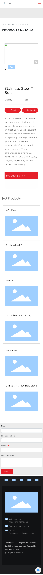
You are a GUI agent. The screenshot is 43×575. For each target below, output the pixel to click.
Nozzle (9, 280)
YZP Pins (11, 210)
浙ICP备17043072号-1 (14, 553)
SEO (17, 549)
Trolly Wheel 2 (14, 245)
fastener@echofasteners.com (21, 533)
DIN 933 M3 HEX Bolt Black (21, 385)
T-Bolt (25, 100)
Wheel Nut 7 (13, 350)
